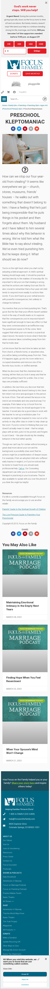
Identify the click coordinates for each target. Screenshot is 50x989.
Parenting (22, 105)
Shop (5, 905)
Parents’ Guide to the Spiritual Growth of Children (24, 509)
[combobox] (24, 99)
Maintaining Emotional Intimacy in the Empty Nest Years (22, 606)
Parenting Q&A (33, 105)
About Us (7, 836)
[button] (4, 99)
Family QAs (12, 105)
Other (37, 51)
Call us (21, 468)
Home (4, 105)
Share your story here (23, 783)
